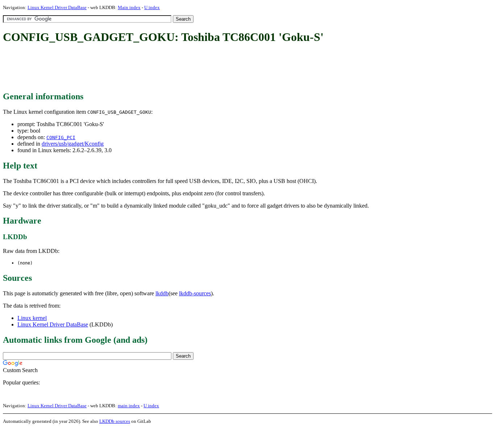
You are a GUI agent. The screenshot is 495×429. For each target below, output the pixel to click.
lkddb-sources (195, 293)
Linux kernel (32, 318)
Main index (129, 7)
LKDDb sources (114, 421)
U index (152, 7)
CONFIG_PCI (60, 137)
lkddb (162, 293)
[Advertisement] (135, 68)
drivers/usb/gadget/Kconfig (73, 144)
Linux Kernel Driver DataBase (57, 7)
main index (129, 405)
